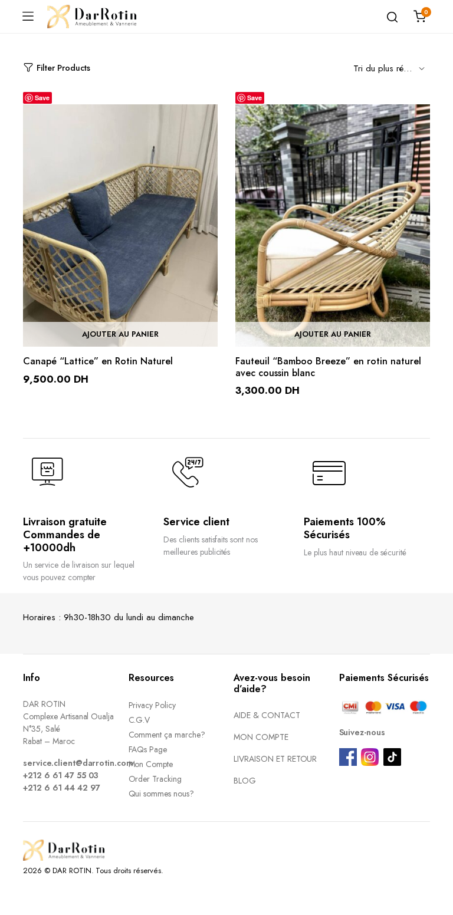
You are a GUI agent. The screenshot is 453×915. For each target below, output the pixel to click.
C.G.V (139, 720)
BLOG (245, 780)
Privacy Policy (152, 705)
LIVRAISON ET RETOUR (275, 759)
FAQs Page (148, 749)
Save (42, 97)
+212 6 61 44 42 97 (61, 788)
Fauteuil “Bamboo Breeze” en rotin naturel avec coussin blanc (328, 366)
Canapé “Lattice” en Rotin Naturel (98, 361)
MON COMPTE (261, 737)
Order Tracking (155, 779)
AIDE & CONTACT (267, 715)
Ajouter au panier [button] (120, 334)
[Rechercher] (392, 16)
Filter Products (63, 68)
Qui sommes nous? (162, 793)
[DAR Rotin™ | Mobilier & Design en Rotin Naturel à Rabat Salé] (91, 16)
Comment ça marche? (167, 734)
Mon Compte (151, 764)
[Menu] (27, 16)
